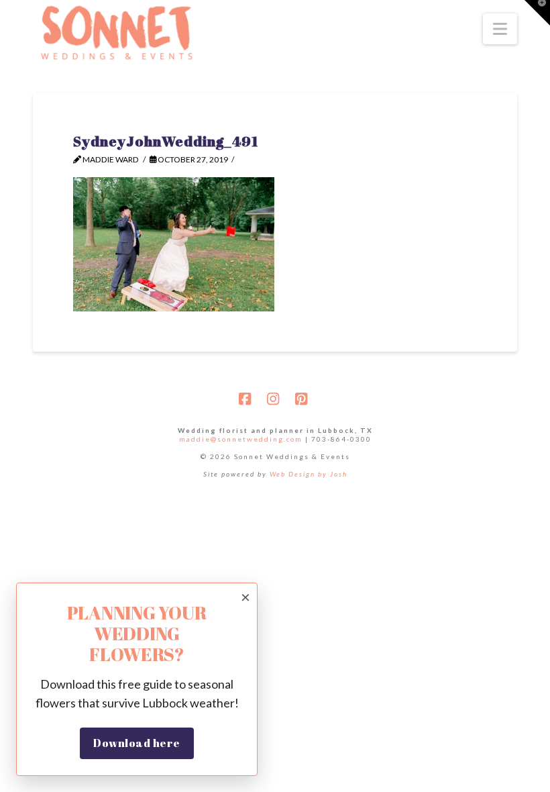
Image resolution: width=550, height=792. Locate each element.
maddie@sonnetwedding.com (240, 439)
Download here (136, 743)
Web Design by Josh (308, 474)
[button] (500, 28)
